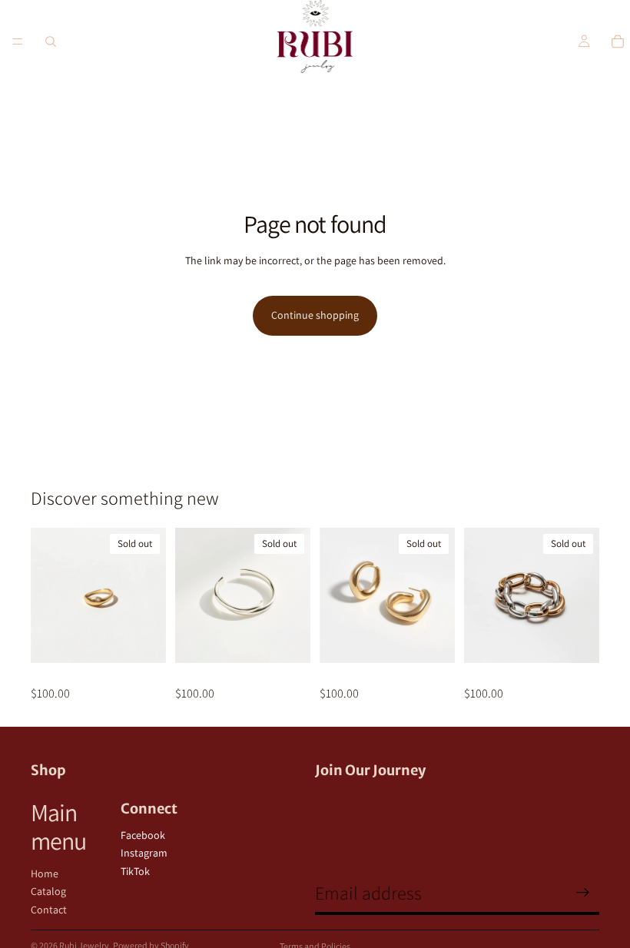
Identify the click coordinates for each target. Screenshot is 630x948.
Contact (49, 910)
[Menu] (17, 41)
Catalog (48, 891)
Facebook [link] (143, 835)
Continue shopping (315, 315)
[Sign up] (583, 893)
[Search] (51, 41)
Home (44, 873)
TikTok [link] (135, 871)
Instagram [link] (144, 853)
